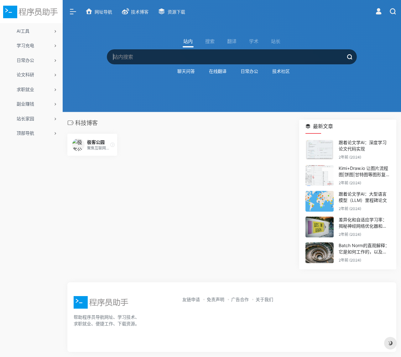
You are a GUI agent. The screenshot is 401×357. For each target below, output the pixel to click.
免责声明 (215, 299)
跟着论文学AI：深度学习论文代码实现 (363, 145)
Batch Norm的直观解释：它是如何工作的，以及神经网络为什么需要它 (364, 249)
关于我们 (264, 299)
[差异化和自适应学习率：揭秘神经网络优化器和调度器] (319, 227)
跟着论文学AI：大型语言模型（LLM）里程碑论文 (363, 197)
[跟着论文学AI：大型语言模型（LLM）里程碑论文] (319, 201)
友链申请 (191, 299)
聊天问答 (186, 71)
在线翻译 (218, 71)
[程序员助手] (102, 304)
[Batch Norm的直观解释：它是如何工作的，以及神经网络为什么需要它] (319, 252)
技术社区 (281, 71)
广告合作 (240, 299)
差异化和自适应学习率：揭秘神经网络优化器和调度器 (363, 223)
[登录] (378, 12)
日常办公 (249, 71)
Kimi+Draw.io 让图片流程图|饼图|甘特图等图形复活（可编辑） (364, 171)
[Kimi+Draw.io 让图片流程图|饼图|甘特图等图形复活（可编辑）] (319, 175)
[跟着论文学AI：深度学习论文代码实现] (319, 149)
